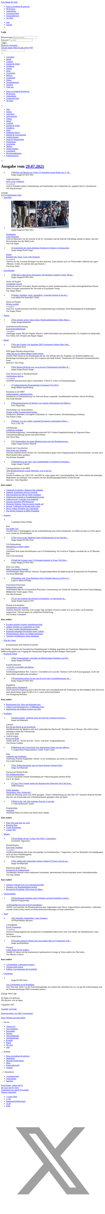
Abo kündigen (12, 1029)
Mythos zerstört (12, 304)
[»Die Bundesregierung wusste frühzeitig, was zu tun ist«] (40, 462)
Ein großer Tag (12, 529)
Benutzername (7, 37)
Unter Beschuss (12, 237)
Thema (9, 68)
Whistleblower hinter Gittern (17, 547)
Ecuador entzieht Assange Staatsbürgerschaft (24, 624)
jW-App (9, 1045)
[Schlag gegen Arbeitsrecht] (41, 678)
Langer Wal (11, 830)
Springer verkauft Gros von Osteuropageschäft (25, 885)
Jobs (8, 1047)
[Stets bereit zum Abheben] (40, 441)
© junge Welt (11, 1097)
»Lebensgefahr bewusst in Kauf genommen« (24, 905)
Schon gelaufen (12, 790)
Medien (7, 834)
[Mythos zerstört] (39, 295)
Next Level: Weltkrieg (15, 181)
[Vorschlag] (32, 801)
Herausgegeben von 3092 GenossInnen (17, 1013)
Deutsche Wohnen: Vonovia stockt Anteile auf (24, 504)
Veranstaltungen (12, 16)
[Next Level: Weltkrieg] (41, 172)
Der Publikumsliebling (15, 774)
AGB (8, 1103)
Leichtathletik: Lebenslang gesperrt (20, 964)
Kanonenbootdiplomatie (16, 329)
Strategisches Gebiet (14, 587)
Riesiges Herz (11, 825)
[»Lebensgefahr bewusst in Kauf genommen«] (40, 898)
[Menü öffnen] (2, 53)
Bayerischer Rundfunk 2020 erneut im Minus (24, 889)
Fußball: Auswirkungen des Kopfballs (21, 969)
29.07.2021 (35, 166)
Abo (8, 22)
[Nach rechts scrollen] (2, 160)
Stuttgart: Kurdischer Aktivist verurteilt (21, 492)
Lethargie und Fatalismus (16, 756)
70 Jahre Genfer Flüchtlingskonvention (22, 629)
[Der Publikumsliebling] (36, 765)
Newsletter (10, 1031)
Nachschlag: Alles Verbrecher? (18, 792)
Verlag (8, 80)
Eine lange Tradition (14, 847)
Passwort (4, 40)
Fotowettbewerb (12, 1065)
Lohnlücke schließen (14, 430)
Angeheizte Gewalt (14, 284)
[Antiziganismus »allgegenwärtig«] (35, 385)
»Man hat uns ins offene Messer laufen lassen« (25, 353)
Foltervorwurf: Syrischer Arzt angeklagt (22, 499)
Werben (9, 1033)
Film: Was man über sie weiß (18, 823)
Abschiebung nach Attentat (17, 607)
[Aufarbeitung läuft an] (40, 367)
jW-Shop (9, 18)
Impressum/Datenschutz (15, 1101)
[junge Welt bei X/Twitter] (52, 1212)
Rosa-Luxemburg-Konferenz (18, 6)
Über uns (10, 87)
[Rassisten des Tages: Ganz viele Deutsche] (40, 248)
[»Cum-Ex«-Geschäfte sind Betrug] (40, 658)
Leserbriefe (10, 78)
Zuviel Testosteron (13, 927)
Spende (9, 25)
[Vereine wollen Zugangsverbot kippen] (41, 403)
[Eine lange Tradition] (33, 838)
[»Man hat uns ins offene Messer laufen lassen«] (40, 344)
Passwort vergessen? (9, 45)
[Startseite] (17, 48)
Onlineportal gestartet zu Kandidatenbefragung (25, 497)
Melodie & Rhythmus (15, 1061)
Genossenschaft (12, 13)
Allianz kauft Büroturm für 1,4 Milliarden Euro (25, 707)
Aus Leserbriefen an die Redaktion (20, 985)
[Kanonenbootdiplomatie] (41, 320)
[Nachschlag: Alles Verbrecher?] (41, 783)
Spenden (9, 1081)
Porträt (9, 254)
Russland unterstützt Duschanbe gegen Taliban (25, 631)
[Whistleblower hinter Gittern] (39, 538)
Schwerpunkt (9, 270)
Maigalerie (10, 1058)
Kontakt (9, 1040)
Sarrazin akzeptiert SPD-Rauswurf (20, 502)
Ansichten (7, 197)
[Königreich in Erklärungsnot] (40, 861)
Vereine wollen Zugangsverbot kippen (21, 412)
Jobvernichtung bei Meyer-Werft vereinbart (23, 495)
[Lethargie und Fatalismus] (40, 747)
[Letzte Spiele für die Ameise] (41, 941)
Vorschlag (10, 810)
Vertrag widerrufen (8, 1092)
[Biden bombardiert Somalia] (39, 560)
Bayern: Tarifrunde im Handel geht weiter (23, 506)
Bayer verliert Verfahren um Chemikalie (22, 508)
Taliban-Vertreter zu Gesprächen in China (23, 627)
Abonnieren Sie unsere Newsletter (15, 1090)
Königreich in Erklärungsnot (17, 870)
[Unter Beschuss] (40, 228)
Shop (8, 1063)
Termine (9, 85)
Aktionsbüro (11, 11)
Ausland (9, 62)
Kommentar (11, 234)
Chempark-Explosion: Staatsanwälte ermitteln (24, 490)
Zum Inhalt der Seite (9, 2)
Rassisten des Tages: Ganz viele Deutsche (23, 257)
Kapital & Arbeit (13, 64)
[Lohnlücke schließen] (40, 421)
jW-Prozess (10, 9)
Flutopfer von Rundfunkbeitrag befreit (21, 887)
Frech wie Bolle (12, 738)
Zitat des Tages (10, 640)
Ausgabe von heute (9, 1009)
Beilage (9, 75)
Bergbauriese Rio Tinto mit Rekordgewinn (23, 704)
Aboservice (10, 1026)
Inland (8, 59)
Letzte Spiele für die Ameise (17, 950)
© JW (8, 1099)
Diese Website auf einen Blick (13, 1018)
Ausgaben (10, 57)
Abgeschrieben (9, 894)
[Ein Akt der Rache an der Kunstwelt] (38, 718)
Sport (8, 71)
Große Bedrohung (13, 827)
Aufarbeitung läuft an (14, 376)
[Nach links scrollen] (2, 105)
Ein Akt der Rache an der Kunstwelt (20, 727)
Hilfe (8, 1106)
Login (4, 43)
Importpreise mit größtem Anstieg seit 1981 (23, 709)
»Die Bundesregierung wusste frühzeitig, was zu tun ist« (29, 471)
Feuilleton (10, 66)
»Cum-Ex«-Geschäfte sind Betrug (20, 667)
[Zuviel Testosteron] (29, 918)
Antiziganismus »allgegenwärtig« (19, 394)
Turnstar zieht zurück (14, 967)
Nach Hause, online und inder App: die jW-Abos (12, 1086)
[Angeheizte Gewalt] (42, 275)
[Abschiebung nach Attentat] (38, 598)
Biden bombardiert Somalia (17, 569)
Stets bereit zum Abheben (16, 450)
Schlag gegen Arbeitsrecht (16, 687)
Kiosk (8, 1043)
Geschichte (10, 73)
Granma (9, 1068)
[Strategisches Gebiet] (40, 578)
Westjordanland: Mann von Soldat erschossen (24, 634)
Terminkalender (12, 1038)
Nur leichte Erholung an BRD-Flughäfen (22, 511)
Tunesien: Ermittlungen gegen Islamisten (22, 636)
